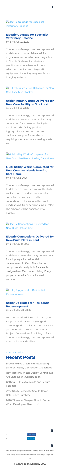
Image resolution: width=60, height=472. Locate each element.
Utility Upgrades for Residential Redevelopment (28, 304)
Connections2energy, (12, 450)
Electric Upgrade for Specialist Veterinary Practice (27, 36)
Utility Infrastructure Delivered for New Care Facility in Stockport (30, 102)
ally (12, 41)
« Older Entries (14, 352)
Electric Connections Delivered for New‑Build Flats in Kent (30, 238)
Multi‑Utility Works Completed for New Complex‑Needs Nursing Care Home (30, 170)
